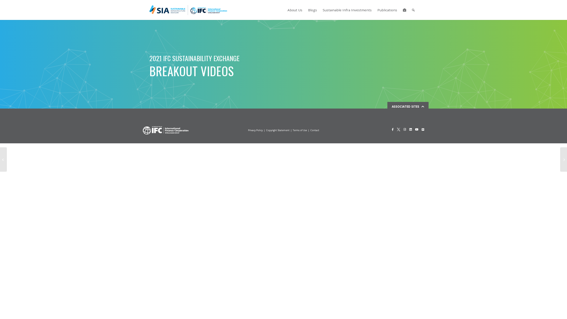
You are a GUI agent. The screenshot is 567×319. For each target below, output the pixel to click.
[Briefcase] (404, 10)
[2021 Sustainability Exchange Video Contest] (3, 159)
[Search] (413, 10)
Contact (314, 130)
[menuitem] (295, 10)
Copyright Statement (277, 130)
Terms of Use (300, 130)
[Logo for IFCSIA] (188, 10)
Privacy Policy (255, 130)
